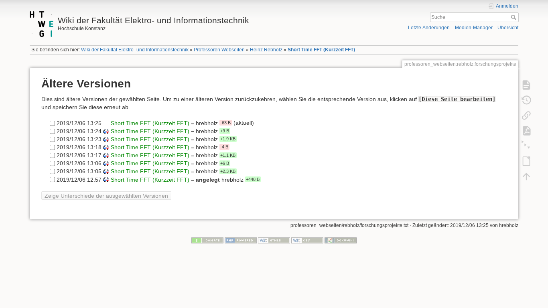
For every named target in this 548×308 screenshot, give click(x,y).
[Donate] (207, 240)
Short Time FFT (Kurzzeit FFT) (321, 50)
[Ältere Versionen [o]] (526, 100)
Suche (514, 17)
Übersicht (507, 27)
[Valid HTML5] (274, 240)
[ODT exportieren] (526, 161)
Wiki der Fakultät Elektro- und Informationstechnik (135, 50)
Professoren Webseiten (219, 50)
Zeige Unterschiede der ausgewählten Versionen (106, 195)
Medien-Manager (474, 27)
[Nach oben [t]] (526, 176)
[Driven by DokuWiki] (341, 240)
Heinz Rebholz (266, 50)
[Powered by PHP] (241, 240)
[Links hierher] (526, 115)
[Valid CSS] (307, 240)
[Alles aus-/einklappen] (526, 146)
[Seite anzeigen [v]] (526, 85)
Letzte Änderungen (429, 27)
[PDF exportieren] (526, 130)
